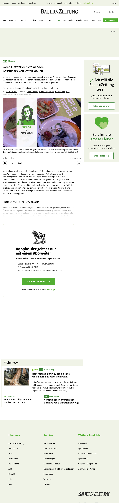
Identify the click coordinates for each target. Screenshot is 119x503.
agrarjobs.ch (83, 459)
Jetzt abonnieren (101, 106)
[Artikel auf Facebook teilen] (5, 163)
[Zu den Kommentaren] (79, 163)
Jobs (10, 479)
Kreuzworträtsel (50, 448)
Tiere (34, 20)
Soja (67, 91)
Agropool (58, 3)
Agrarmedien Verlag (86, 469)
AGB (10, 469)
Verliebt (78, 3)
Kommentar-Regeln (51, 464)
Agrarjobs (68, 3)
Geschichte (13, 448)
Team (14, 3)
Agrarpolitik (13, 20)
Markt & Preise (45, 20)
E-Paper (6, 3)
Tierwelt (49, 3)
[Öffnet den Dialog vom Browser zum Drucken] (19, 163)
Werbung (21, 3)
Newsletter (32, 3)
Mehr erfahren (101, 156)
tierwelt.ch (82, 443)
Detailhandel (32, 91)
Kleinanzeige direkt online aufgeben (58, 469)
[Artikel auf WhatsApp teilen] (12, 163)
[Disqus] (42, 328)
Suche (109, 12)
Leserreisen (48, 453)
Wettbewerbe (49, 443)
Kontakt (11, 474)
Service (48, 435)
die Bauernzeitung (16, 443)
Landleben (25, 20)
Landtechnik (68, 20)
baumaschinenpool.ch (87, 453)
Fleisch (51, 91)
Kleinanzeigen (49, 459)
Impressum (13, 459)
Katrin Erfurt (11, 91)
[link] (55, 375)
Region (100, 20)
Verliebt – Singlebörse (87, 464)
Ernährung (43, 91)
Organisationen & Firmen (85, 20)
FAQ (10, 484)
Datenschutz (13, 464)
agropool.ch (83, 448)
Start (5, 20)
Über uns (14, 435)
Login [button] (114, 3)
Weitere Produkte (89, 435)
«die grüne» (88, 3)
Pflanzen (56, 20)
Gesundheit (60, 91)
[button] (6, 12)
